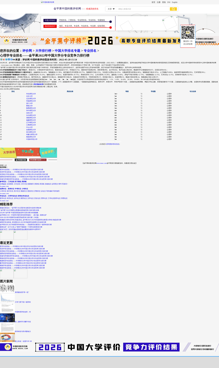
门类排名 (72, 20)
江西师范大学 (31, 125)
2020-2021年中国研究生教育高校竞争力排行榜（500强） (20, 217)
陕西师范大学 (31, 108)
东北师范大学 (31, 115)
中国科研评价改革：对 (23, 312)
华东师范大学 (31, 94)
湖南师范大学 (31, 118)
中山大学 (29, 127)
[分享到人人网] (9, 59)
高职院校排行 (50, 26)
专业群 (93, 26)
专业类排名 (82, 20)
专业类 (76, 26)
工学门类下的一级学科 (23, 302)
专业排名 (92, 20)
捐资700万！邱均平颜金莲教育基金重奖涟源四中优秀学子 (20, 229)
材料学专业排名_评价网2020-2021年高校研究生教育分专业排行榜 (23, 222)
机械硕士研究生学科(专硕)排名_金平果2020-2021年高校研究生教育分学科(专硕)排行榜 (30, 220)
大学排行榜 (43, 50)
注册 (158, 2)
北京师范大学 (31, 98)
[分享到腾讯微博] (6, 59)
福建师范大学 (31, 120)
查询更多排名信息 (112, 144)
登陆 (164, 2)
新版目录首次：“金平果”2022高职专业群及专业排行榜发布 (20, 208)
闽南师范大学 (31, 137)
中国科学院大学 (31, 139)
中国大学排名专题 (67, 50)
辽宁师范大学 (31, 122)
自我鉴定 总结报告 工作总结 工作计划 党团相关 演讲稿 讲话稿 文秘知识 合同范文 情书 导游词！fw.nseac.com (34, 184)
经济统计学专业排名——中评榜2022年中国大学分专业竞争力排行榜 (24, 174)
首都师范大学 (31, 130)
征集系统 (101, 26)
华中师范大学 (31, 110)
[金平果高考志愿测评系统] (20, 239)
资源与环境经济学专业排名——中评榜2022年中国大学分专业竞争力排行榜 (26, 179)
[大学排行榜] (7, 278)
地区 (61, 26)
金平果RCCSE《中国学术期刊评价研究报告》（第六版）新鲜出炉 (23, 215)
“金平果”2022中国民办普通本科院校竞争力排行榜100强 (19, 210)
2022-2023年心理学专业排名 (10, 89)
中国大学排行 (50, 20)
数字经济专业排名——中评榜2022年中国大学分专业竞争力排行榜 (23, 263)
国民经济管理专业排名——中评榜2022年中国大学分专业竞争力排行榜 (25, 177)
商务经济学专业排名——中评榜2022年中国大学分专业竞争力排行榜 (24, 258)
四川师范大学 (31, 132)
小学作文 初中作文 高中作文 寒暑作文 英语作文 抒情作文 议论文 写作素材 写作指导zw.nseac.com (30, 191)
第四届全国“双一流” (22, 292)
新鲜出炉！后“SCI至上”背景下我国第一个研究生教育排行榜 (21, 227)
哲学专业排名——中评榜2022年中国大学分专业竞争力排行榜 (21, 169)
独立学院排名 (109, 142)
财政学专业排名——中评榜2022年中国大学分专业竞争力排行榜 (22, 265)
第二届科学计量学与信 (23, 322)
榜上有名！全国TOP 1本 (23, 341)
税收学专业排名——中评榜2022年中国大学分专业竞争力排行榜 (22, 268)
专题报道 (101, 20)
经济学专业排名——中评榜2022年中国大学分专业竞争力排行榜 (22, 172)
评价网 (27, 50)
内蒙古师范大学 (31, 134)
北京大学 (29, 96)
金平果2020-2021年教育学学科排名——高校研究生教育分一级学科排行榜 (26, 224)
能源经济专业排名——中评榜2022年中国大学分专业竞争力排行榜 (23, 261)
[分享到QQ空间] (1, 59)
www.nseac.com (101, 163)
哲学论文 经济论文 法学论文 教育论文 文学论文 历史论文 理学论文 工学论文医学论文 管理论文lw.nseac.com (34, 198)
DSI (168, 2)
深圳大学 (29, 113)
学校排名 (62, 20)
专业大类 (68, 26)
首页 (153, 2)
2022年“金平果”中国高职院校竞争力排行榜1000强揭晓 (19, 213)
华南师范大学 (31, 101)
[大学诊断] (20, 278)
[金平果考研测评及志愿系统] (7, 239)
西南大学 (29, 106)
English (174, 2)
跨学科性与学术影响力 (23, 331)
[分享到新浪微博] (4, 59)
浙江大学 (29, 103)
